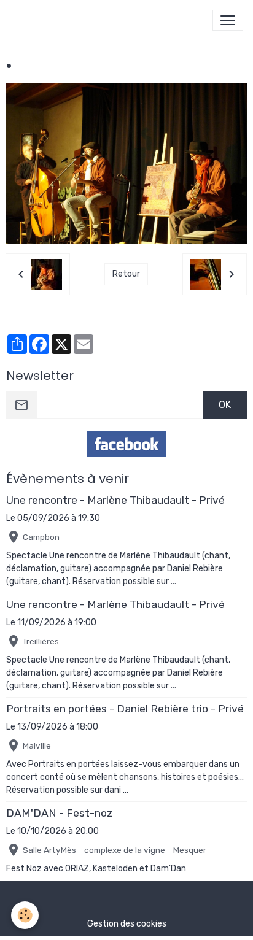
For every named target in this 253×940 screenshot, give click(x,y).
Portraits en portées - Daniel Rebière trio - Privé (125, 709)
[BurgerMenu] (227, 20)
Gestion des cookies (126, 924)
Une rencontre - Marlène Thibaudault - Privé (115, 500)
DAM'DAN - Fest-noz (59, 813)
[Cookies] (25, 915)
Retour (126, 274)
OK (225, 404)
